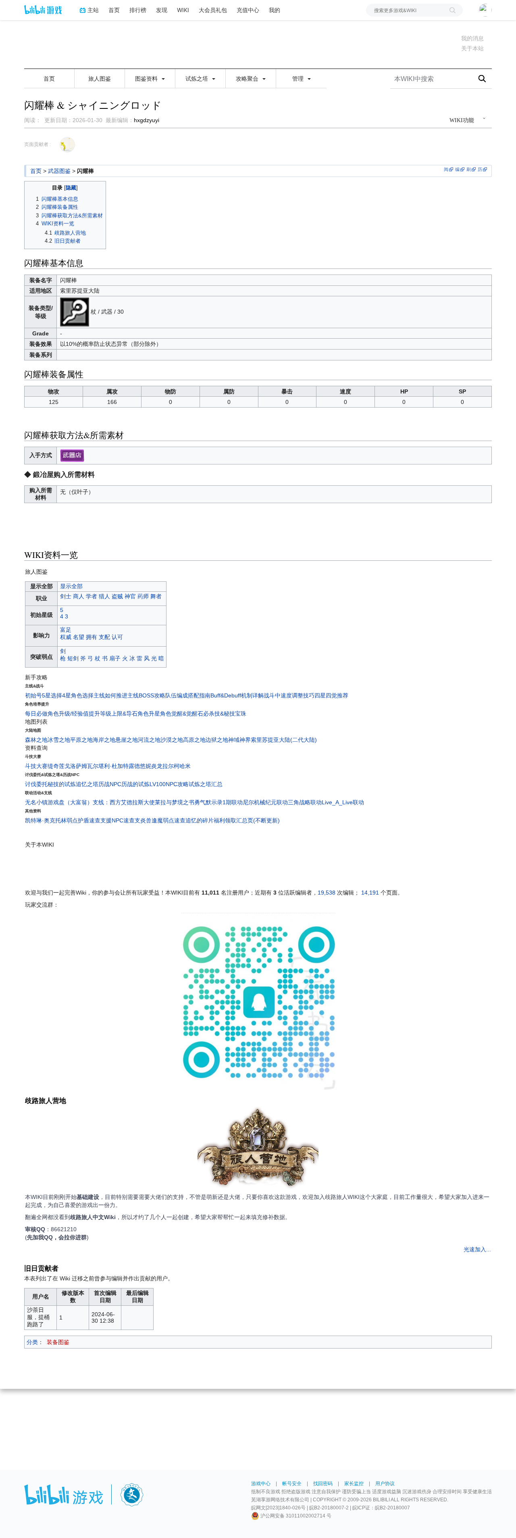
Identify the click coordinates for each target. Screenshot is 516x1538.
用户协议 (385, 1483)
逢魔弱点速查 (168, 820)
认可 (117, 637)
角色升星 (148, 713)
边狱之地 (217, 740)
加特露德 (128, 766)
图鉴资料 (147, 78)
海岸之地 (104, 740)
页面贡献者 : (37, 144)
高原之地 (194, 740)
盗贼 (117, 596)
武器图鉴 (59, 171)
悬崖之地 (126, 740)
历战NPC (109, 784)
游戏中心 (260, 1483)
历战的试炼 (135, 784)
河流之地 (149, 740)
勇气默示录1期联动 (218, 802)
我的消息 (472, 38)
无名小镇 (36, 802)
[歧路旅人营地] (258, 1149)
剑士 (65, 596)
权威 (65, 637)
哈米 (185, 766)
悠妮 (145, 766)
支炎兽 (143, 820)
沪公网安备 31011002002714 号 (295, 1516)
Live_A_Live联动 (343, 802)
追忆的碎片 (199, 820)
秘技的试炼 (62, 784)
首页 (114, 9)
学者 (91, 596)
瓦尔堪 (95, 766)
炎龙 (156, 766)
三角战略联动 (305, 802)
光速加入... (477, 1249)
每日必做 (36, 713)
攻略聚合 (248, 78)
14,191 (370, 892)
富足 (65, 629)
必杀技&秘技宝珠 (224, 713)
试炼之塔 (197, 78)
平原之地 (81, 740)
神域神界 (239, 740)
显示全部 (71, 586)
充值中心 (248, 9)
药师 (143, 596)
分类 (32, 1342)
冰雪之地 (59, 740)
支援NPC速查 (117, 820)
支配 (104, 637)
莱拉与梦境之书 (174, 802)
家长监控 (354, 1483)
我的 (274, 9)
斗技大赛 (36, 766)
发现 (161, 9)
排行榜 (137, 9)
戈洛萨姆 (75, 766)
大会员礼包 (213, 9)
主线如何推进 (110, 695)
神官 (130, 596)
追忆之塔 (87, 784)
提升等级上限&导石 (113, 713)
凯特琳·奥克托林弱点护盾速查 (62, 820)
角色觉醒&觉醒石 (181, 713)
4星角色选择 (78, 695)
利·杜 (110, 766)
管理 (298, 78)
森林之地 (36, 740)
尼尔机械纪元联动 (265, 802)
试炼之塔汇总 (206, 784)
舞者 (156, 596)
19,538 (326, 892)
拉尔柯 (170, 766)
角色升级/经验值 (68, 713)
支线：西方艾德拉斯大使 (124, 802)
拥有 (91, 637)
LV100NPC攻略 (169, 784)
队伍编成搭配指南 (187, 695)
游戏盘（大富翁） (70, 802)
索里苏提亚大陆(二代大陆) (284, 740)
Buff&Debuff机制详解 (237, 695)
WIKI (183, 9)
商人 (78, 596)
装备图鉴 (58, 1342)
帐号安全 (292, 1483)
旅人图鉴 (99, 78)
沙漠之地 (171, 740)
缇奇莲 (56, 766)
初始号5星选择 (43, 695)
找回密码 (323, 1483)
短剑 (73, 658)
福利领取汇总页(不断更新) (247, 820)
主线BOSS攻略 (146, 695)
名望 (78, 637)
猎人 (104, 596)
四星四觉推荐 (331, 695)
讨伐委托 (36, 784)
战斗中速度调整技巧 (289, 695)
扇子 (115, 658)
